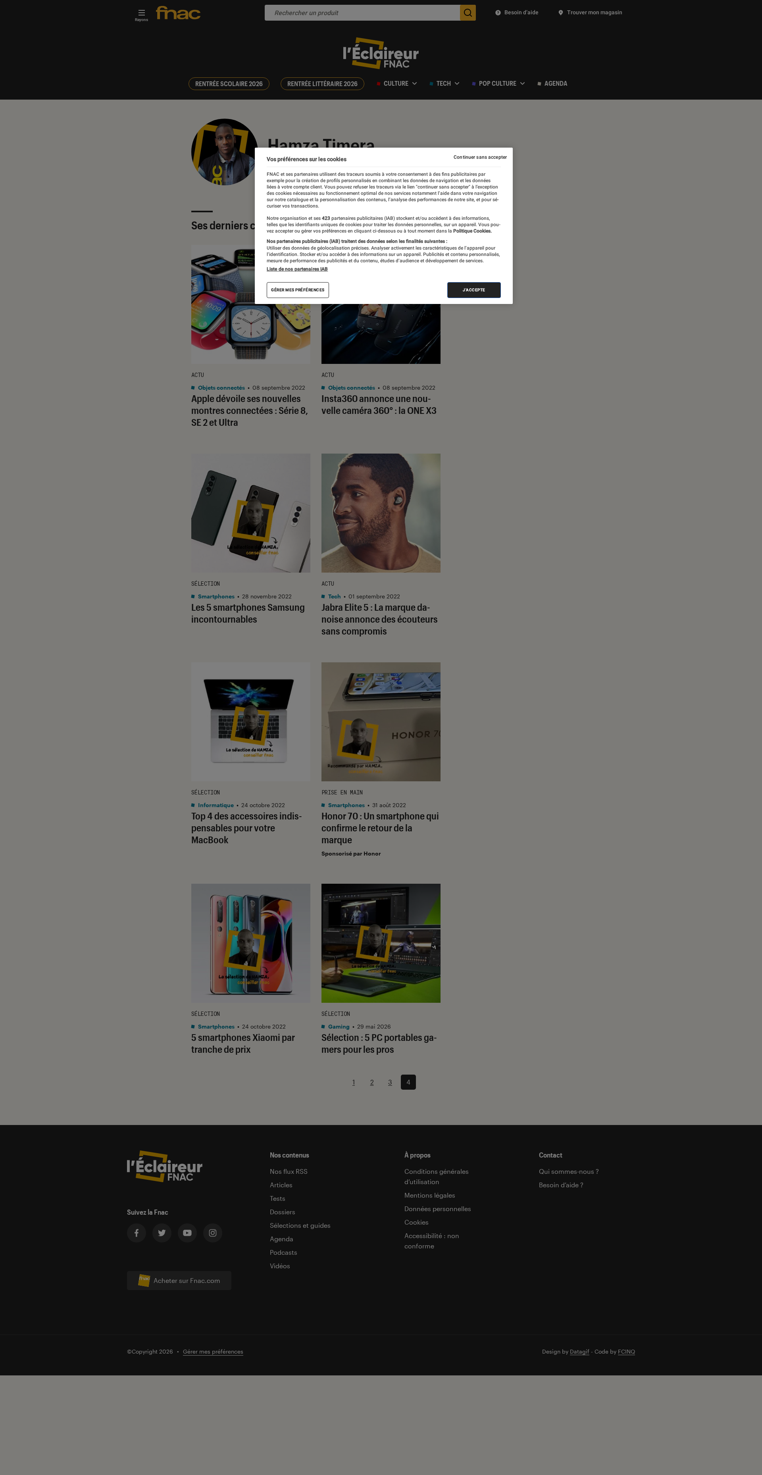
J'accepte (474, 290)
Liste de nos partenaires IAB (297, 269)
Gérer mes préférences (298, 290)
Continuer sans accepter (480, 157)
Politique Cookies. (472, 231)
